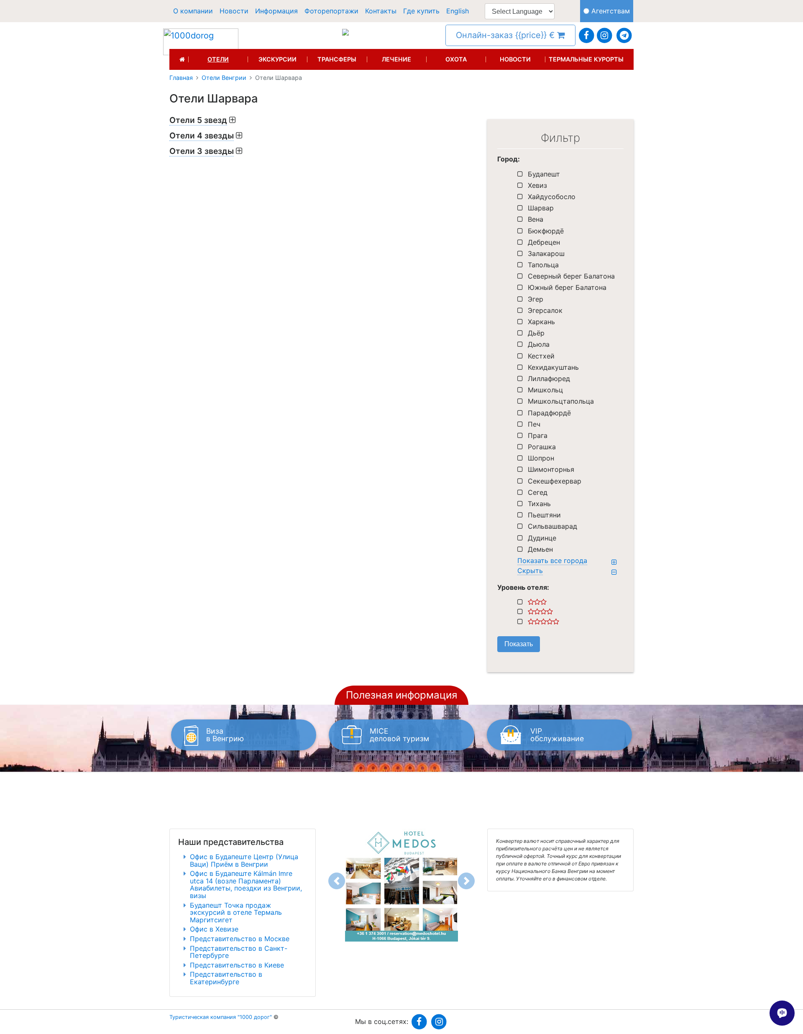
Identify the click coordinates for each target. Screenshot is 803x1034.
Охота (456, 59)
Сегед (537, 492)
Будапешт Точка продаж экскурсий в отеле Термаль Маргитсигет (236, 912)
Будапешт (544, 174)
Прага (537, 435)
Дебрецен (544, 242)
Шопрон (541, 458)
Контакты (380, 11)
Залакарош (546, 253)
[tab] (322, 120)
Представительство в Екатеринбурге (226, 978)
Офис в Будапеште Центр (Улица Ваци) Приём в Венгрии (244, 860)
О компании (193, 11)
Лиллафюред (549, 378)
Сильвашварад (552, 526)
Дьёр (536, 333)
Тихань (539, 503)
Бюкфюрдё (546, 231)
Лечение (396, 59)
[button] (336, 881)
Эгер (535, 299)
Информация (276, 11)
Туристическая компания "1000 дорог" (220, 1017)
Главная (181, 78)
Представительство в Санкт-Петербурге (238, 952)
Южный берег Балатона (567, 287)
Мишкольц (545, 390)
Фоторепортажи (331, 11)
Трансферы (336, 59)
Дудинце (542, 538)
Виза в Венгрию (225, 735)
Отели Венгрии (224, 78)
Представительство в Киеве (237, 965)
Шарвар (541, 208)
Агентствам (609, 11)
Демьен (540, 549)
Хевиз (537, 185)
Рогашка (542, 447)
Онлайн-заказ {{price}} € (506, 35)
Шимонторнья (551, 469)
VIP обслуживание (557, 735)
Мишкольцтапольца (561, 401)
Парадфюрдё (549, 413)
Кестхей (541, 356)
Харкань (541, 321)
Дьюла (539, 344)
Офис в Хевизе (214, 929)
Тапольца (543, 265)
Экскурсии (277, 59)
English (457, 11)
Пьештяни (544, 515)
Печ (534, 424)
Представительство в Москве (239, 938)
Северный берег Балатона (571, 276)
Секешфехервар (554, 481)
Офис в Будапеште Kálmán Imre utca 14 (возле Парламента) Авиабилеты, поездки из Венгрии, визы (246, 884)
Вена (535, 219)
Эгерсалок (545, 310)
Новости (234, 11)
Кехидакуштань (553, 367)
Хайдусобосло (551, 196)
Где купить (421, 11)
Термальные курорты (586, 59)
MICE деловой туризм (399, 735)
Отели (218, 59)
